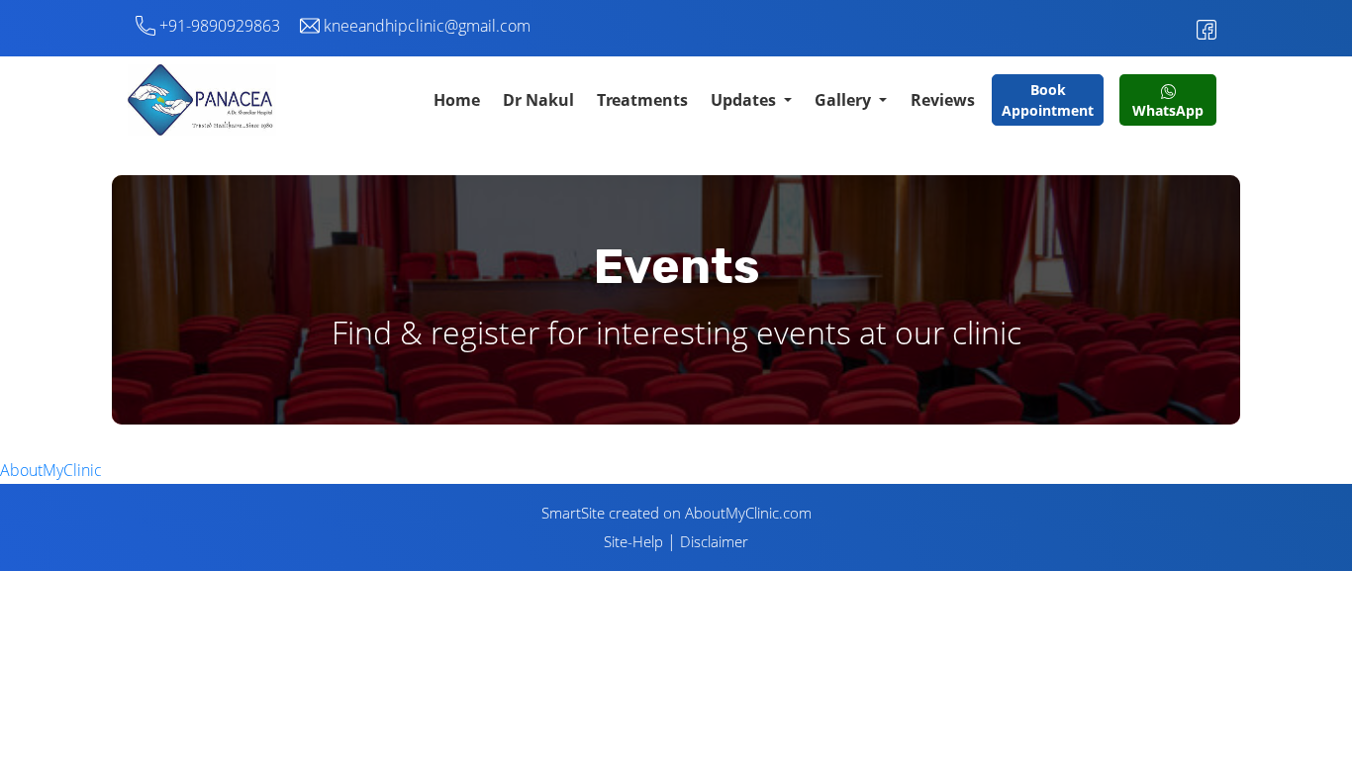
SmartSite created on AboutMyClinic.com (676, 512)
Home (457, 100)
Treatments (642, 100)
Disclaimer (714, 541)
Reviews (943, 100)
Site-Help (633, 541)
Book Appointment (1048, 100)
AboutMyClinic (51, 470)
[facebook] (1206, 24)
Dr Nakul (538, 100)
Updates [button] (745, 100)
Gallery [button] (845, 100)
